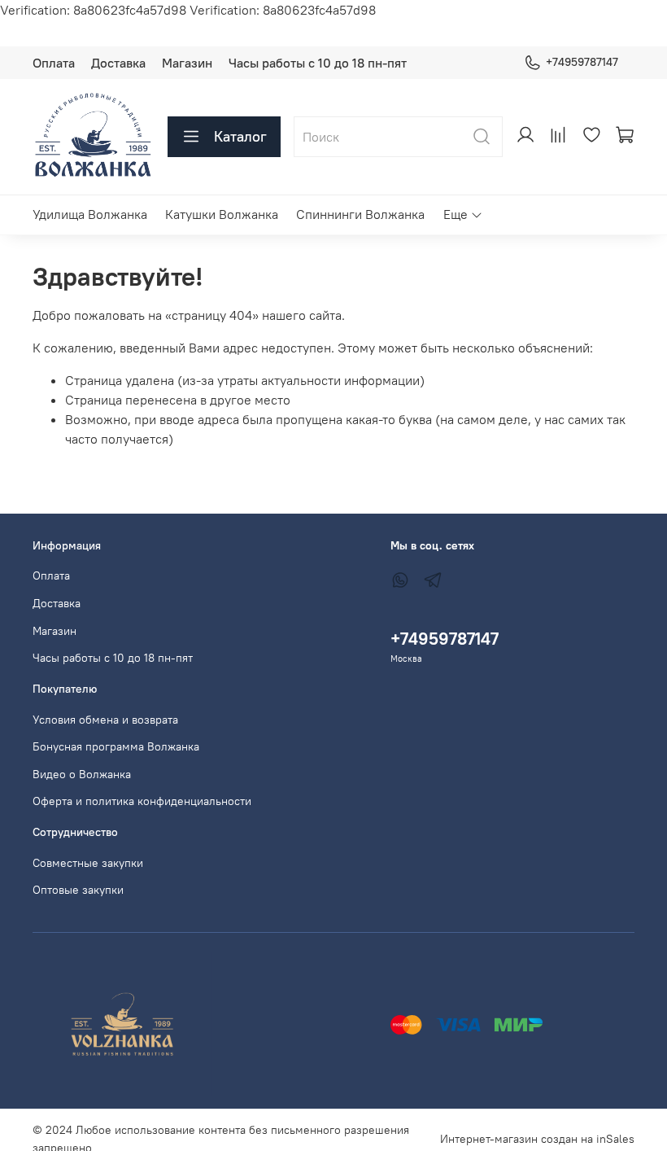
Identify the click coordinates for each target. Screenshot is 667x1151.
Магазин (187, 63)
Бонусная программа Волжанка (116, 746)
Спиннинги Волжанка (360, 214)
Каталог (240, 136)
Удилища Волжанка (90, 214)
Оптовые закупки (78, 889)
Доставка (118, 63)
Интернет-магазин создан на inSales (537, 1138)
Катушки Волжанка (221, 214)
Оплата (54, 63)
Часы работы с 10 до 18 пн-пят (318, 63)
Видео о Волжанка (82, 774)
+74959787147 (582, 62)
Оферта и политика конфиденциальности (142, 801)
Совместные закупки (88, 863)
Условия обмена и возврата (105, 719)
